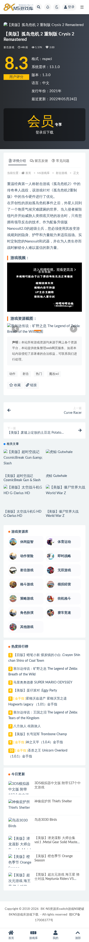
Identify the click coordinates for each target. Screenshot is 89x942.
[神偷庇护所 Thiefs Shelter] (20, 805)
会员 (40, 121)
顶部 (78, 938)
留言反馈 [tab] (41, 161)
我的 (55, 938)
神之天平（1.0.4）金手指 (38, 742)
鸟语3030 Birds (45, 819)
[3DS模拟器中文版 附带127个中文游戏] (20, 792)
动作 (12, 374)
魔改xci (54, 374)
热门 (39, 374)
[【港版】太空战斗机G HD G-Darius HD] (23, 490)
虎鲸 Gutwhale (56, 476)
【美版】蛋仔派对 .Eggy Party (35, 690)
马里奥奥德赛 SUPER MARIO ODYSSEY (42, 682)
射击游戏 (9, 47)
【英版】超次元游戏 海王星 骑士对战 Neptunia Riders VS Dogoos (57, 879)
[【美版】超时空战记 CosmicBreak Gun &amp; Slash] (23, 457)
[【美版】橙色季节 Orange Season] (20, 862)
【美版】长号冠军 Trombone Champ (40, 734)
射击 (26, 374)
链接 (33, 385)
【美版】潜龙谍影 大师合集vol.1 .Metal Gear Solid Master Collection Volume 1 (56, 842)
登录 (71, 7)
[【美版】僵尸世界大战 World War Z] (66, 490)
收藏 (17, 385)
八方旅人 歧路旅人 (27, 726)
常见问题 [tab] (62, 161)
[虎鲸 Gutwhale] (66, 452)
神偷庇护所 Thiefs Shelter (53, 801)
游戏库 (33, 938)
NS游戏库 (43, 173)
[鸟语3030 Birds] (20, 823)
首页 (28, 173)
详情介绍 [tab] (19, 161)
